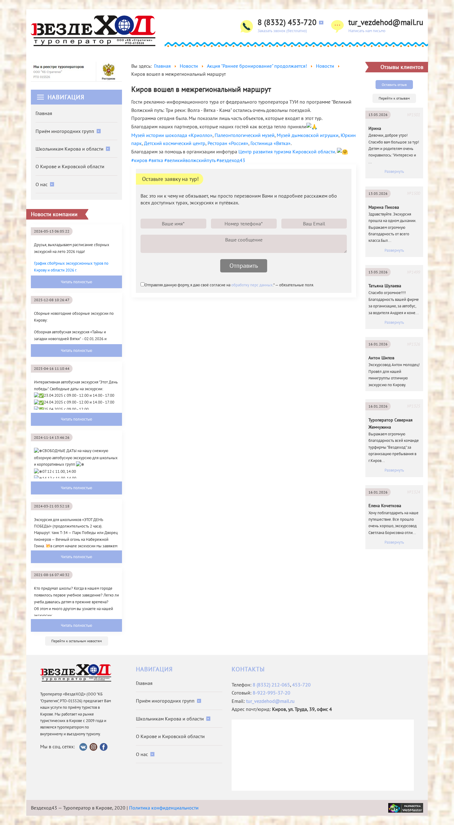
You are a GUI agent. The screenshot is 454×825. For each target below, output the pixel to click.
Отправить (243, 266)
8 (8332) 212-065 (271, 685)
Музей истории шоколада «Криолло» (171, 135)
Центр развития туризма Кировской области (286, 151)
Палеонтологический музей (245, 135)
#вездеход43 (230, 160)
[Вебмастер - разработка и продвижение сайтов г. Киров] (405, 807)
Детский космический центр (174, 143)
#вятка (156, 160)
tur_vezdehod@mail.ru (385, 22)
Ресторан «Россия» (228, 143)
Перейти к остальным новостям (76, 641)
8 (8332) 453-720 (287, 22)
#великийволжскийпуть (189, 160)
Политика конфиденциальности (164, 808)
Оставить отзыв (394, 84)
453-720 (301, 685)
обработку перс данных (252, 285)
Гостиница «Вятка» (270, 143)
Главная (44, 113)
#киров (139, 160)
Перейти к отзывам (394, 98)
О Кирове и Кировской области (70, 166)
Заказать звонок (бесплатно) (282, 30)
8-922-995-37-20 (271, 693)
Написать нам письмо (366, 30)
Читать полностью (76, 281)
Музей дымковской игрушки (307, 135)
